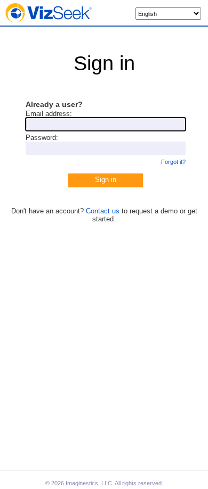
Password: (42, 138)
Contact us (102, 211)
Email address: (49, 114)
